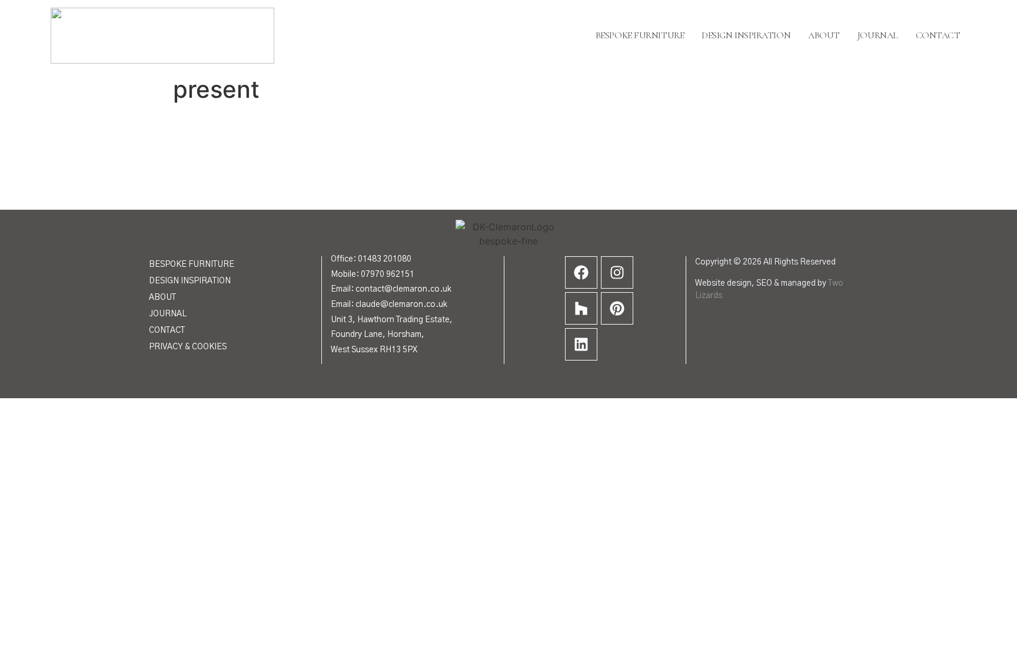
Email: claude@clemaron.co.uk (389, 304)
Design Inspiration (746, 35)
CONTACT (167, 330)
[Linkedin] (581, 344)
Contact (938, 35)
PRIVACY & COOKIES (188, 347)
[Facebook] (581, 272)
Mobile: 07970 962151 (372, 274)
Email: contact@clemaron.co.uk (391, 289)
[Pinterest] (617, 308)
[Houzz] (581, 308)
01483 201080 (384, 259)
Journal (878, 35)
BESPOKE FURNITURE (191, 264)
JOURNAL (168, 314)
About (824, 35)
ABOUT (162, 297)
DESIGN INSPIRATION (190, 281)
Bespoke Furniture (640, 35)
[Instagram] (617, 272)
